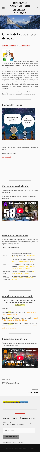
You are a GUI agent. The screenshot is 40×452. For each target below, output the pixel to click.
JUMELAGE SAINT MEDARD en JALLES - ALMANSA (20, 8)
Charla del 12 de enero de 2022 (19, 36)
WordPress (29, 448)
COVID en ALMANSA (10, 383)
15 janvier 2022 (24, 45)
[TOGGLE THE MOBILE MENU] (3, 7)
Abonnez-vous (11, 437)
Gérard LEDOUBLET (9, 45)
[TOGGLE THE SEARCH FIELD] (37, 7)
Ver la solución (7, 157)
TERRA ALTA (33, 393)
